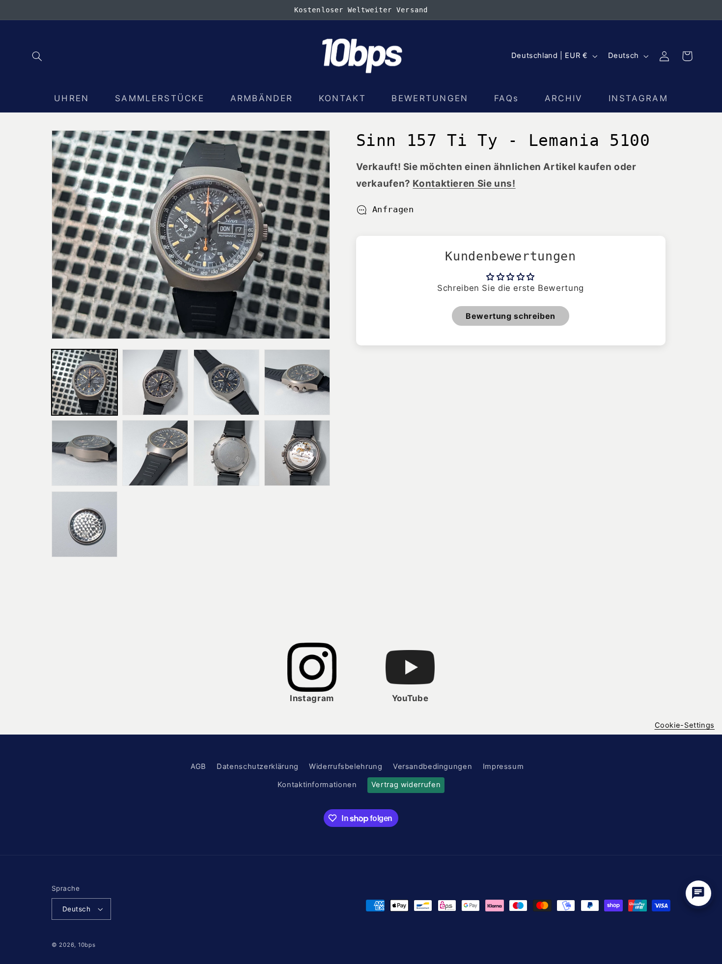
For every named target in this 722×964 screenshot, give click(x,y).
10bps (87, 944)
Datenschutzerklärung (258, 766)
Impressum (503, 766)
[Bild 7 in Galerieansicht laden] (226, 453)
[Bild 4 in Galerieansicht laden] (297, 382)
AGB (198, 766)
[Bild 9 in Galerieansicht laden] (84, 524)
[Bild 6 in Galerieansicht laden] (155, 453)
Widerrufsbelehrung (345, 766)
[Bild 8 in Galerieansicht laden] (297, 453)
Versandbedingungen (432, 766)
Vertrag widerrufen (406, 784)
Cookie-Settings (685, 725)
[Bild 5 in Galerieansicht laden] (84, 453)
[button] (37, 56)
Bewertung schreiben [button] (510, 315)
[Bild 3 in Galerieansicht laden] (226, 382)
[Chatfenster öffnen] (698, 893)
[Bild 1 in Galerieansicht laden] (84, 382)
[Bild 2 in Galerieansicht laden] (155, 382)
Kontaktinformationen (317, 784)
